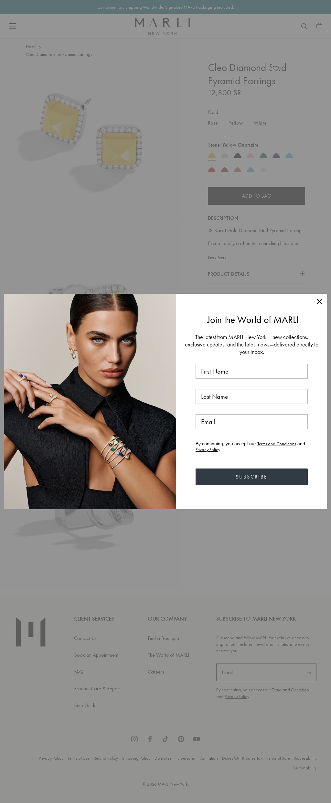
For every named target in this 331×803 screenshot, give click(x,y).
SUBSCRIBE (252, 476)
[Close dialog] (319, 301)
